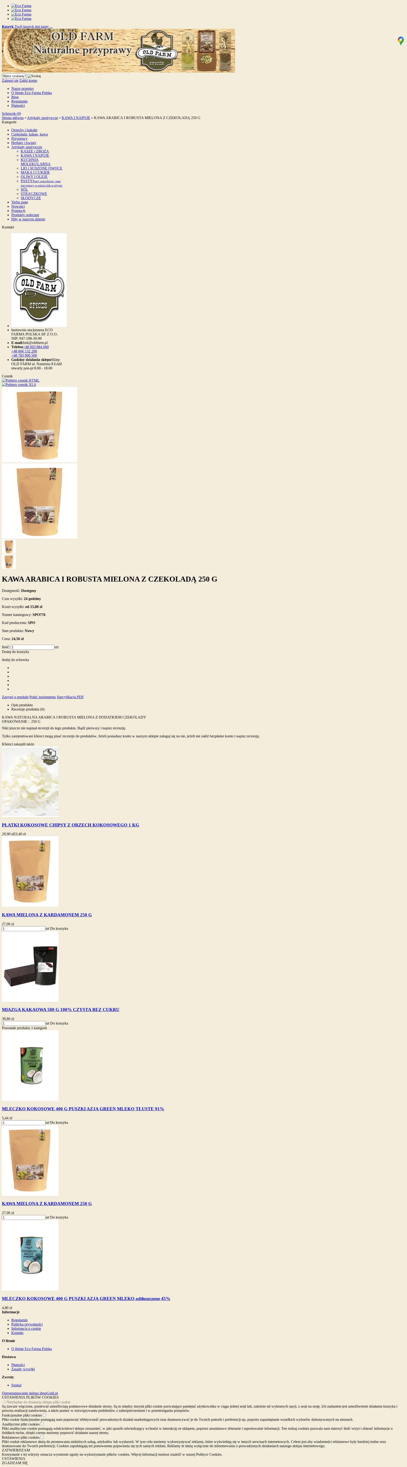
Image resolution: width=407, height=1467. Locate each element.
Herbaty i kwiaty (23, 143)
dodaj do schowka (15, 660)
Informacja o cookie (26, 1328)
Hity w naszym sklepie (28, 219)
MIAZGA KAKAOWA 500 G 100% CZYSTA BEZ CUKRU (60, 1009)
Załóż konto (28, 81)
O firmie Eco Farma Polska (31, 93)
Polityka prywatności (27, 1324)
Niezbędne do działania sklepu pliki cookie (38, 1402)
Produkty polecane (25, 215)
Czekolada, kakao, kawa (29, 134)
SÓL (24, 189)
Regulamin (19, 101)
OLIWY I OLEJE (34, 177)
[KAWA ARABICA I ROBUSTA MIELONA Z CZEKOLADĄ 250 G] (39, 461)
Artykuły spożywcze (26, 147)
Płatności (18, 105)
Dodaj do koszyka (15, 652)
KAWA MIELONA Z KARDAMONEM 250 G (47, 914)
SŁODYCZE (31, 198)
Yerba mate (19, 202)
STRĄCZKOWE (34, 194)
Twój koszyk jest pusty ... (27, 27)
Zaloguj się (10, 81)
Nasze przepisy (22, 89)
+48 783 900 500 (24, 355)
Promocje (18, 211)
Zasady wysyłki (23, 1369)
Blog (15, 97)
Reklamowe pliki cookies (21, 1437)
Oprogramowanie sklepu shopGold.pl (30, 1393)
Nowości (18, 206)
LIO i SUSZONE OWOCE (41, 168)
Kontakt (17, 1333)
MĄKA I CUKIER (35, 172)
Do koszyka (59, 928)
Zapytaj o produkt (15, 697)
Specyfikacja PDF (70, 697)
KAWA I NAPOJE (35, 155)
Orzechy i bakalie (24, 130)
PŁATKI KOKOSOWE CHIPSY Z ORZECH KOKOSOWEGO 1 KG (70, 824)
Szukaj (16, 1385)
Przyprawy (19, 138)
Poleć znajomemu (42, 697)
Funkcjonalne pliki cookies (22, 1415)
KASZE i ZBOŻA (35, 151)
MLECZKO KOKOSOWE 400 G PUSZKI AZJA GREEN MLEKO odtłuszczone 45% (86, 1298)
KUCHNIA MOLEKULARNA (36, 162)
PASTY (41, 183)
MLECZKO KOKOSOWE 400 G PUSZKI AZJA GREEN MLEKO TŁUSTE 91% (83, 1108)
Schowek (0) (11, 114)
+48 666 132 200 (24, 351)
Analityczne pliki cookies (21, 1424)
